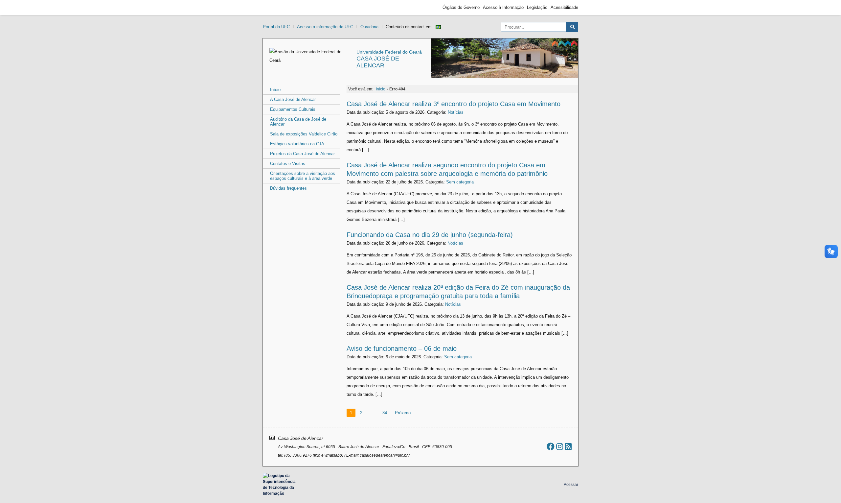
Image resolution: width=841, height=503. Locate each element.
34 (384, 412)
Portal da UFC (276, 26)
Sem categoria (460, 182)
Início (275, 89)
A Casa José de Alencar (293, 99)
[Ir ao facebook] (551, 446)
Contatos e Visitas (287, 163)
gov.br (274, 7)
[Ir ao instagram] (559, 446)
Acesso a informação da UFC (325, 26)
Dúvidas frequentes (288, 188)
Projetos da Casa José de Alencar (302, 153)
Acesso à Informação (503, 7)
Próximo (403, 412)
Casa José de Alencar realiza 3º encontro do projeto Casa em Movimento (453, 104)
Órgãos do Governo (461, 7)
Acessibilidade (564, 7)
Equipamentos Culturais (292, 109)
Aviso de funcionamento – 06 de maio (402, 348)
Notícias (456, 112)
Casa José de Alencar (377, 62)
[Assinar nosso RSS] (568, 446)
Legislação (537, 7)
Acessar (571, 484)
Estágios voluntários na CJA (297, 143)
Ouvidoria (369, 26)
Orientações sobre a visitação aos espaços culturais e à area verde (302, 176)
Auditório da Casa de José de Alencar (298, 122)
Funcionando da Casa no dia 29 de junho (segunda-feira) (430, 234)
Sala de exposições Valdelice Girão (303, 134)
